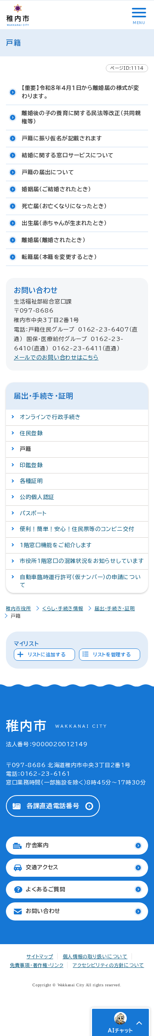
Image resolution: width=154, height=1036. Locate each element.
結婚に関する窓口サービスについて (68, 155)
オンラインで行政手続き (50, 417)
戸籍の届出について (48, 172)
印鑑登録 (31, 465)
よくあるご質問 (46, 889)
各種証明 (31, 481)
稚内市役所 (18, 608)
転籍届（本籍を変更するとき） (59, 257)
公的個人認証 (37, 497)
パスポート (33, 513)
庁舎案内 (37, 845)
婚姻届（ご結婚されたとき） (56, 189)
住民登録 (31, 433)
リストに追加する (47, 654)
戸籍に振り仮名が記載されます (62, 138)
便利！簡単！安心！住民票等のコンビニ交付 (77, 529)
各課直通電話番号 (52, 806)
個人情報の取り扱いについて (95, 956)
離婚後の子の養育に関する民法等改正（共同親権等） (81, 117)
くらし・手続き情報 (62, 608)
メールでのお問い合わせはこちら (56, 357)
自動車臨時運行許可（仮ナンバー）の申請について (80, 581)
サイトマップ (39, 956)
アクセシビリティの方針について (108, 965)
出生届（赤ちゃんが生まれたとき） (64, 223)
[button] (138, 12)
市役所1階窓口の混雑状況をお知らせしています (81, 561)
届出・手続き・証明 (114, 608)
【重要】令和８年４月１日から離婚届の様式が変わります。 (80, 92)
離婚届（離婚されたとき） (53, 240)
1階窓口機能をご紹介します (56, 545)
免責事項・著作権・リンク (36, 965)
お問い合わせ (43, 911)
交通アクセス (42, 867)
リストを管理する (112, 654)
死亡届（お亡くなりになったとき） (64, 206)
